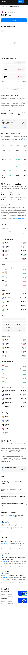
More (24, 58)
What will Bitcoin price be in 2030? (11, 541)
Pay (8, 62)
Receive (19, 62)
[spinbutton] (10, 69)
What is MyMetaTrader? (18, 218)
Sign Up (14, 20)
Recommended (13, 336)
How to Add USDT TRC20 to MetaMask (12, 575)
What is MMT (4, 598)
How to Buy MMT (5, 591)
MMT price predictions (16, 443)
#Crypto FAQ (4, 527)
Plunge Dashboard (13, 387)
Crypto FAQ (11, 515)
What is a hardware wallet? (9, 525)
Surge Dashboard (13, 361)
